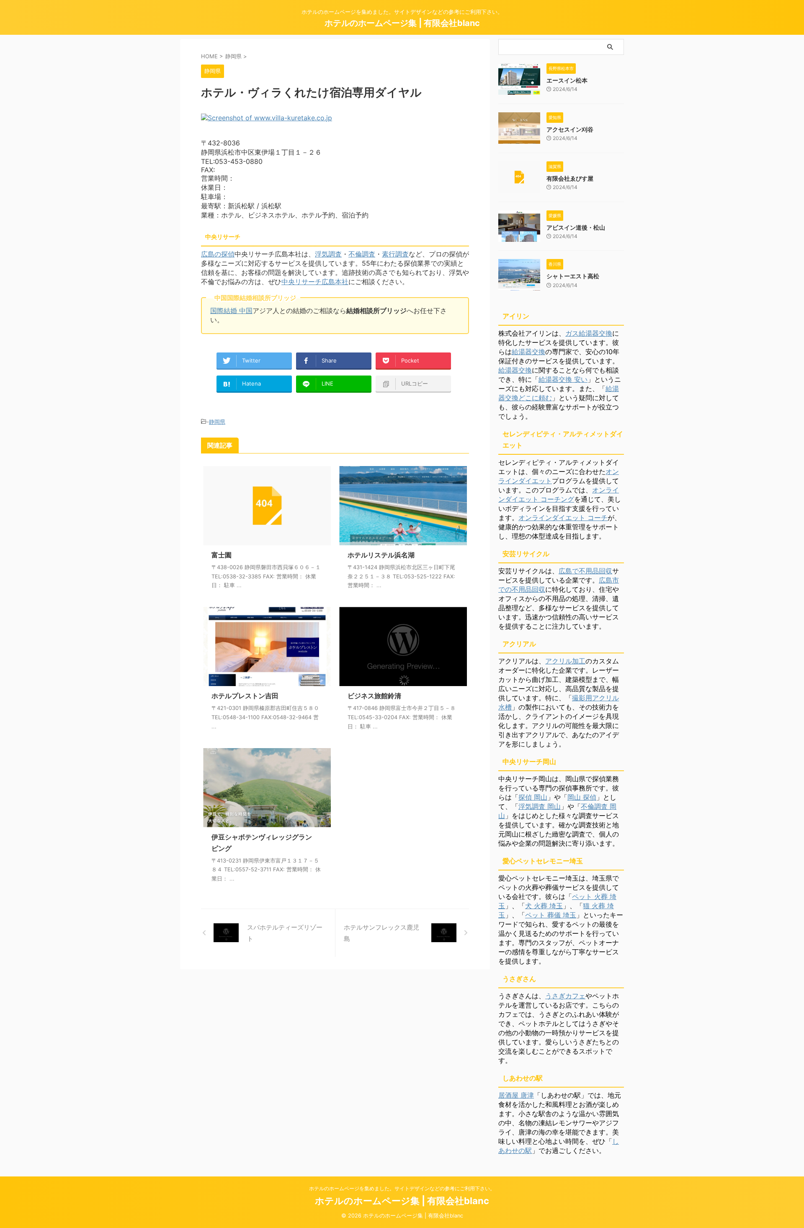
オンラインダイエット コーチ (563, 517)
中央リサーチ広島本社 (314, 281)
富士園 (221, 555)
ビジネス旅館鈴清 (374, 696)
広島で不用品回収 (585, 571)
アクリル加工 (565, 661)
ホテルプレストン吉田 (244, 696)
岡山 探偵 (581, 797)
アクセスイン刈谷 (569, 129)
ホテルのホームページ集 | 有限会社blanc (402, 23)
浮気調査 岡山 (539, 806)
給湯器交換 (528, 351)
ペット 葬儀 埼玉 (550, 915)
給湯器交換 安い (563, 379)
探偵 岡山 (532, 797)
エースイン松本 (567, 80)
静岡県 (217, 421)
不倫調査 (361, 254)
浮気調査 (328, 254)
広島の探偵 (217, 254)
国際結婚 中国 (231, 310)
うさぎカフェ (565, 996)
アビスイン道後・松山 (575, 227)
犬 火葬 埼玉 (544, 906)
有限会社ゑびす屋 (569, 178)
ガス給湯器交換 (588, 333)
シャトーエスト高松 (572, 276)
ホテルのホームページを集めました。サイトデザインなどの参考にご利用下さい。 (402, 1188)
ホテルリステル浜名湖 (381, 555)
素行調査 (395, 254)
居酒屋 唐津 (516, 1095)
